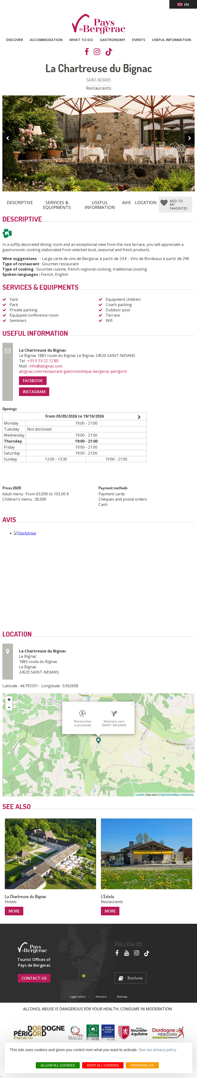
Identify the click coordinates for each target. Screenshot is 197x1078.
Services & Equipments (57, 203)
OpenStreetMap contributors (176, 794)
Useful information (171, 39)
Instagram (34, 391)
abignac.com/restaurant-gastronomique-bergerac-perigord (73, 371)
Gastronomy (112, 39)
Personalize (142, 1065)
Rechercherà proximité (83, 723)
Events (138, 39)
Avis (126, 202)
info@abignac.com (46, 366)
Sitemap (122, 996)
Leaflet (140, 794)
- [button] (9, 707)
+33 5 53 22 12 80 (43, 360)
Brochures (135, 978)
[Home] (98, 24)
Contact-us (34, 978)
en (185, 4)
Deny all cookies (103, 1065)
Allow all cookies (58, 1065)
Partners (101, 996)
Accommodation (46, 39)
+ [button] (9, 700)
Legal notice (78, 996)
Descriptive (20, 202)
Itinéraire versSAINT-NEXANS (114, 723)
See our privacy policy (157, 1050)
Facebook (33, 380)
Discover (14, 39)
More (14, 911)
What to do (81, 39)
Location (146, 202)
